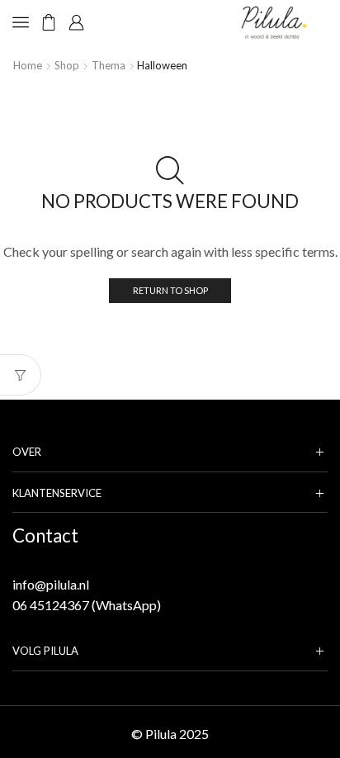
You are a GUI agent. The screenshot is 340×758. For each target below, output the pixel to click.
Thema (108, 65)
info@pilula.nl (50, 584)
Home (27, 65)
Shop (66, 65)
